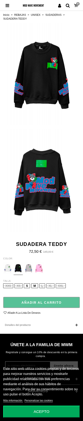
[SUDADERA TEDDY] (41, 73)
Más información (13, 400)
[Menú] (7, 5)
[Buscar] (68, 5)
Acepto (41, 411)
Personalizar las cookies (38, 400)
